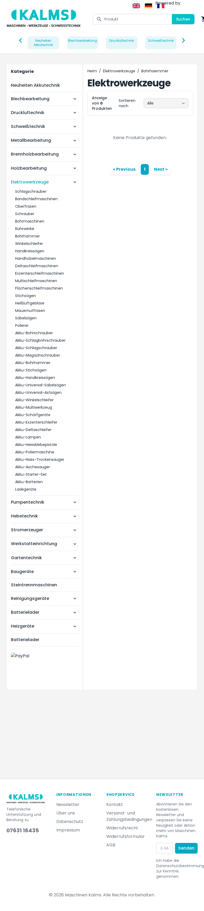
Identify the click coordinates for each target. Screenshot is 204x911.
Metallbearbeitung (31, 140)
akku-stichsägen (30, 370)
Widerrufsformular (125, 836)
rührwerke (24, 228)
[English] (136, 6)
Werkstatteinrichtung (34, 544)
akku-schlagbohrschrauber (40, 340)
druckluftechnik (121, 40)
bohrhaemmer (154, 71)
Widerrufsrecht (122, 828)
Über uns (65, 813)
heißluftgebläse (29, 303)
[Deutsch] (148, 6)
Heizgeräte (22, 626)
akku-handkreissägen (35, 377)
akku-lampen (28, 437)
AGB (110, 845)
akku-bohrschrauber (34, 333)
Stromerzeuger (27, 530)
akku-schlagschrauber (36, 347)
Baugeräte (22, 572)
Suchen (183, 19)
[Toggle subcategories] (74, 98)
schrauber (24, 213)
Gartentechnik (26, 558)
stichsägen (25, 295)
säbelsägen (26, 318)
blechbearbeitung (82, 40)
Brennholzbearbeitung (35, 154)
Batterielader (25, 612)
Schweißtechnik (28, 126)
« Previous (124, 169)
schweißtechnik (161, 40)
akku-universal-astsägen (38, 392)
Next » (161, 169)
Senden (186, 848)
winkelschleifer (29, 243)
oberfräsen (25, 206)
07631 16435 (22, 830)
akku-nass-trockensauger (39, 459)
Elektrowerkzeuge (30, 182)
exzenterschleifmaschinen (39, 273)
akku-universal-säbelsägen (40, 385)
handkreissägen (29, 251)
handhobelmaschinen (35, 258)
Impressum (68, 830)
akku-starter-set (31, 474)
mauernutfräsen (30, 310)
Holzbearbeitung (29, 168)
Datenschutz (69, 821)
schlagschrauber (30, 191)
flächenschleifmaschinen (39, 288)
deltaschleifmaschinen (36, 266)
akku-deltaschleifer (33, 429)
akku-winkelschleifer (34, 400)
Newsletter (67, 804)
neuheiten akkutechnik (43, 42)
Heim (92, 71)
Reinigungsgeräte (30, 598)
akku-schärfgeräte (32, 414)
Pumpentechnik (27, 502)
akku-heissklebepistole (36, 444)
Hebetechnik (24, 516)
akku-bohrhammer (32, 362)
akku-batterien (29, 481)
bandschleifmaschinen (36, 199)
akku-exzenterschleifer (36, 422)
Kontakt (114, 804)
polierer (22, 325)
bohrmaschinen (29, 221)
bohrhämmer (27, 236)
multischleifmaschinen (36, 280)
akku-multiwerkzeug (33, 407)
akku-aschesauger (32, 467)
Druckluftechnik (27, 113)
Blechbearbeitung (30, 99)
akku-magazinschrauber (37, 355)
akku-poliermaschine (34, 452)
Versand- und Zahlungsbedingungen (129, 816)
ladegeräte (25, 489)
